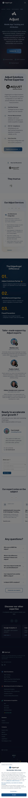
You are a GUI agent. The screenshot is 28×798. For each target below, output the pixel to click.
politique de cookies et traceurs (13, 780)
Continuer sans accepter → (7, 764)
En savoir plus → (14, 791)
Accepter (14, 794)
